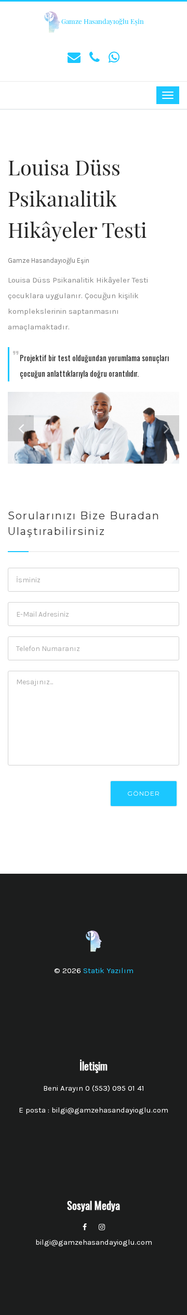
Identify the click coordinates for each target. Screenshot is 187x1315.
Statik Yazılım (108, 970)
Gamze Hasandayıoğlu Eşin (102, 21)
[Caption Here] (93, 428)
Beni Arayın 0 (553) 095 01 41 (93, 1088)
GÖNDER (143, 793)
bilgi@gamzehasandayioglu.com (93, 1242)
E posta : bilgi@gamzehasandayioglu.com (93, 1110)
